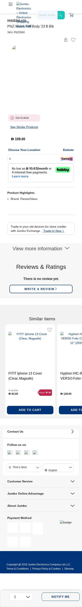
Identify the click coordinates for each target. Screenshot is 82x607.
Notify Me (61, 596)
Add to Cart (30, 410)
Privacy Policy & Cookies (46, 568)
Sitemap (69, 568)
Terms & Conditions (18, 568)
